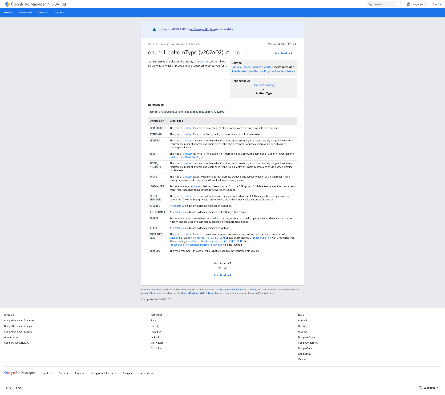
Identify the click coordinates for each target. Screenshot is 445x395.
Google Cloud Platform (103, 373)
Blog (153, 320)
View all (302, 359)
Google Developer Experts (18, 331)
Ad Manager (35, 4)
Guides (8, 12)
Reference (25, 12)
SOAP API (60, 4)
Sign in (437, 4)
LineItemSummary (264, 85)
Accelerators (11, 337)
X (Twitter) (157, 342)
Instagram (156, 331)
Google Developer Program (19, 320)
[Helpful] (289, 44)
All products (146, 373)
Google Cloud (305, 348)
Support (59, 12)
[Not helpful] (294, 44)
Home (151, 44)
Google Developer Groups (18, 326)
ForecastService (262, 67)
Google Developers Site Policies (197, 293)
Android (302, 320)
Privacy (19, 387)
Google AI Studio (307, 337)
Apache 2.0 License (151, 293)
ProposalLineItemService (279, 71)
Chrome (302, 326)
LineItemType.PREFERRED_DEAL (207, 237)
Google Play (304, 353)
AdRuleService (242, 67)
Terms (7, 387)
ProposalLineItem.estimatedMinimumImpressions (197, 244)
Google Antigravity (308, 342)
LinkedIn (155, 337)
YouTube (156, 348)
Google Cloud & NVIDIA (16, 342)
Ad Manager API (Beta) (203, 29)
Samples (43, 12)
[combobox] (384, 4)
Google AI (128, 373)
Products (163, 44)
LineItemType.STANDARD (184, 157)
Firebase (303, 331)
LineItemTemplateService (247, 71)
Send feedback (283, 53)
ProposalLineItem (261, 237)
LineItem (204, 61)
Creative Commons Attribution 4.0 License (235, 289)
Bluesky (155, 326)
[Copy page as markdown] (239, 53)
